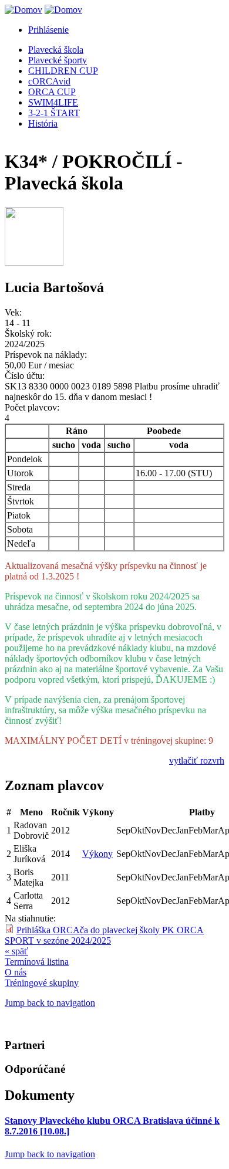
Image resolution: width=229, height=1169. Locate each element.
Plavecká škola (55, 50)
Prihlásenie (48, 30)
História (43, 123)
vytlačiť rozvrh (196, 760)
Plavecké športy (57, 60)
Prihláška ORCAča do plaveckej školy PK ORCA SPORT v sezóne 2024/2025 (104, 935)
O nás (15, 972)
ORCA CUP (52, 92)
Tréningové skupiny (42, 983)
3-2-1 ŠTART (54, 113)
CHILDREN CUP (63, 71)
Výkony (97, 854)
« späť (16, 951)
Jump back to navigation (50, 1003)
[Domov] (23, 10)
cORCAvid (49, 81)
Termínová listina (37, 962)
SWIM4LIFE (53, 102)
